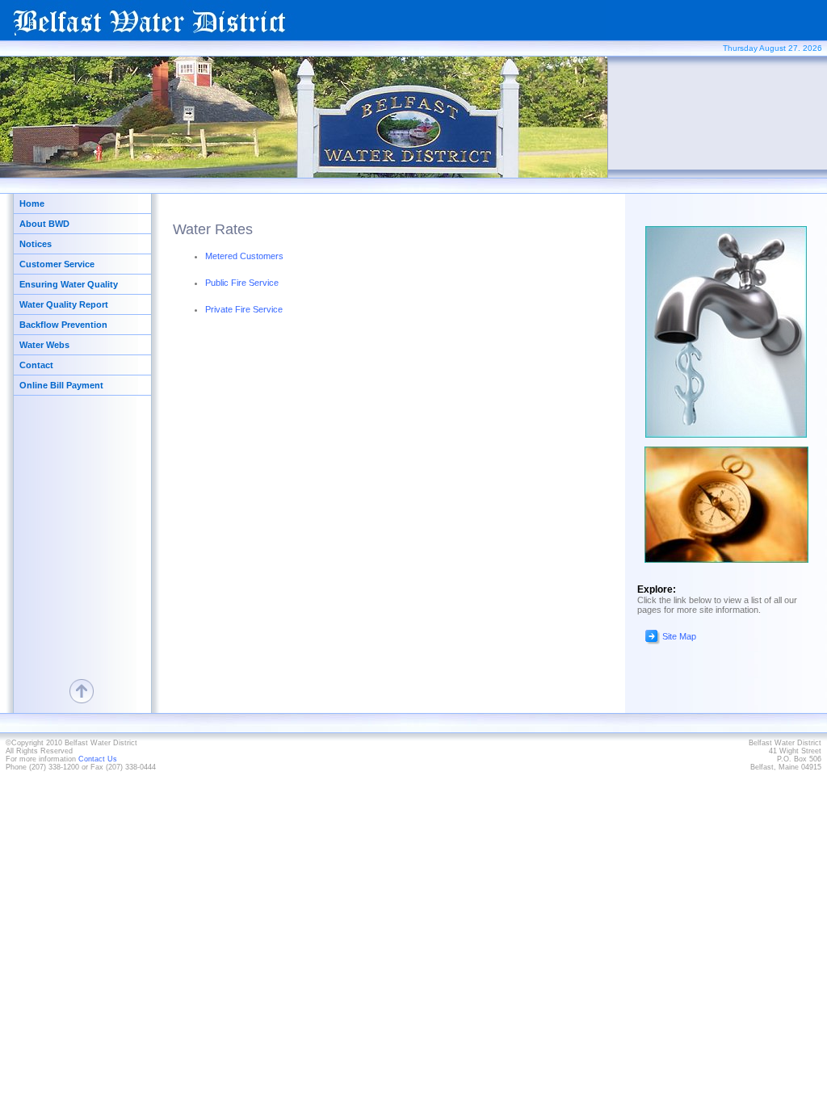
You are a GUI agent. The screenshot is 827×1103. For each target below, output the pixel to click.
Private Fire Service (244, 309)
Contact (36, 365)
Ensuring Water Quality (68, 284)
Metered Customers (244, 256)
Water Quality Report (63, 304)
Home (31, 203)
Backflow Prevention (63, 324)
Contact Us (97, 759)
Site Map (679, 636)
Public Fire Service (242, 282)
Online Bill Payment (61, 385)
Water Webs (44, 345)
